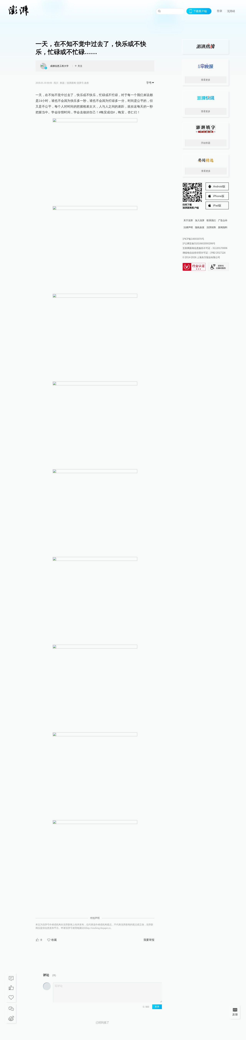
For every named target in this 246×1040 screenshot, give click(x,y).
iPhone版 (218, 196)
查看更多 (205, 79)
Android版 (219, 186)
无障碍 (231, 11)
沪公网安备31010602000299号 (199, 243)
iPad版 (217, 205)
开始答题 (205, 143)
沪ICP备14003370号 (193, 239)
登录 (219, 11)
